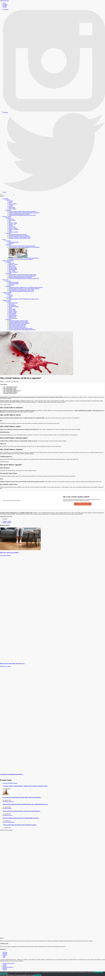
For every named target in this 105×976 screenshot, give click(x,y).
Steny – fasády (12, 270)
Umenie (10, 296)
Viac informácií (4, 973)
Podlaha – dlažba (12, 267)
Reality (4, 239)
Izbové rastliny (12, 220)
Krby (10, 221)
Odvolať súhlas (37, 975)
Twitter (4, 956)
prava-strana (8, 210)
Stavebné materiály (13, 269)
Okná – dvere (12, 265)
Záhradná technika (13, 315)
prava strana (8, 233)
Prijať (96, 972)
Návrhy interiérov (13, 203)
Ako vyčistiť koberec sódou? (9, 389)
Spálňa (10, 230)
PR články (5, 4)
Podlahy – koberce (13, 228)
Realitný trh (11, 243)
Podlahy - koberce (7, 522)
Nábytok (10, 225)
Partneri (4, 965)
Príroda (10, 307)
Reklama (5, 5)
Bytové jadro (11, 263)
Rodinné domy (12, 207)
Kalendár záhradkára (13, 302)
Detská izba (11, 219)
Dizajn (10, 202)
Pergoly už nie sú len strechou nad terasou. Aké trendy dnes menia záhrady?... (22, 811)
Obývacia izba (12, 226)
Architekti (11, 201)
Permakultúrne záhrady (14, 306)
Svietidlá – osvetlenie (13, 231)
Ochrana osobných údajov (9, 963)
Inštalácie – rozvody (13, 264)
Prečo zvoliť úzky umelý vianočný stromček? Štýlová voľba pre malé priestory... (22, 797)
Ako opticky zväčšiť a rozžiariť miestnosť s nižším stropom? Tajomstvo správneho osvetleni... (25, 786)
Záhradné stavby (12, 316)
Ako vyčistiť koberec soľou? (9, 388)
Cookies (5, 964)
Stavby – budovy (12, 208)
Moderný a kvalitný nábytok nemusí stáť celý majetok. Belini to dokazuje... (21, 818)
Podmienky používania (8, 967)
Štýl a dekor (5, 279)
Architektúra (5, 198)
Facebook (5, 952)
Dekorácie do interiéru (14, 282)
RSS (4, 957)
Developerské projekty (14, 242)
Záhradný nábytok (13, 318)
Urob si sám (11, 284)
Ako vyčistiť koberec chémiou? (10, 392)
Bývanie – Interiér (7, 216)
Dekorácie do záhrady (13, 283)
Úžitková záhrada (12, 313)
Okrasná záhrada (12, 305)
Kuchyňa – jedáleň (13, 222)
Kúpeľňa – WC (12, 224)
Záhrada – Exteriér (7, 300)
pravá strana (8, 244)
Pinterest (5, 954)
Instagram (5, 953)
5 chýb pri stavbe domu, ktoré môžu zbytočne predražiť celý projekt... (20, 824)
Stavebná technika (13, 268)
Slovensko (11, 205)
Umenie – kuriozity (7, 292)
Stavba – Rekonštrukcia (8, 260)
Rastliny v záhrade (13, 311)
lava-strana (8, 199)
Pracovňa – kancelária (13, 229)
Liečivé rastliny (12, 309)
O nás (4, 3)
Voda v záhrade (12, 314)
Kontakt (4, 6)
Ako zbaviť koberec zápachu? (10, 393)
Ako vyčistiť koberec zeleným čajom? (11, 390)
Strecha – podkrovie (13, 272)
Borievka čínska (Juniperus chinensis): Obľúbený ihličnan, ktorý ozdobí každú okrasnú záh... (25, 804)
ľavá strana (8, 217)
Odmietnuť (100, 972)
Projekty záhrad (12, 310)
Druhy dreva (11, 304)
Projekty (10, 206)
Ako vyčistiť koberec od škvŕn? (10, 386)
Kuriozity (11, 295)
